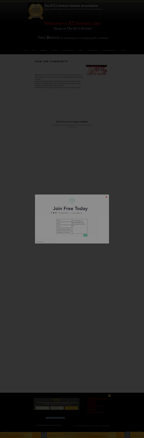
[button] (106, 197)
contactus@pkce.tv (76, 213)
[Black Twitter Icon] (54, 213)
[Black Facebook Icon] (51, 213)
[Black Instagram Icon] (56, 213)
